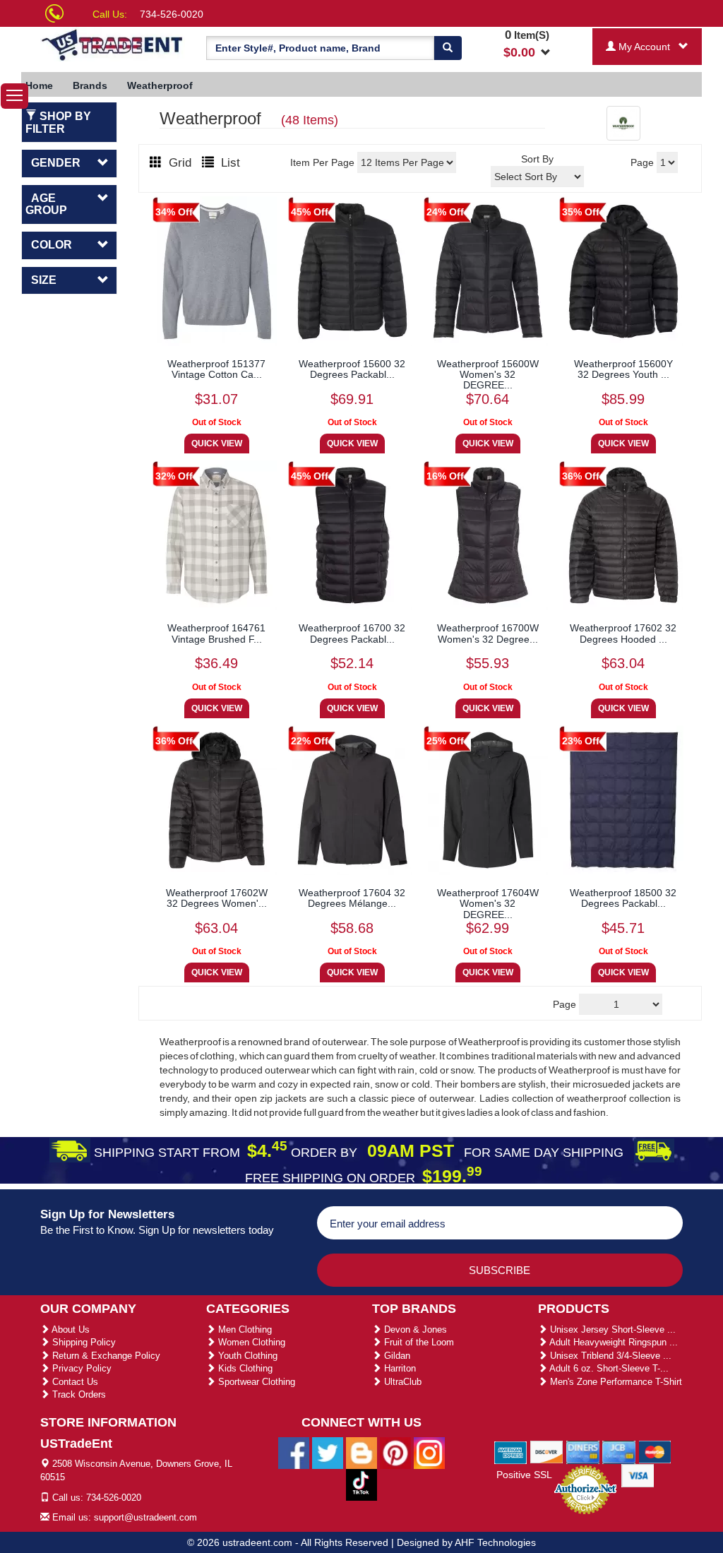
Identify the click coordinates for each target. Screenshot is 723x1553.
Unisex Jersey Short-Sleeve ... (611, 1329)
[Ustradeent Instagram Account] (429, 1452)
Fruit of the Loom (417, 1342)
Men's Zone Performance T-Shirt (614, 1381)
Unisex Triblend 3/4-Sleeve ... (609, 1355)
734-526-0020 (171, 14)
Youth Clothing (246, 1355)
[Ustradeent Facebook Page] (293, 1452)
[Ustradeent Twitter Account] (327, 1452)
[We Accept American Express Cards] (510, 1451)
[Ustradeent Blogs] (361, 1452)
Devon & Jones (414, 1329)
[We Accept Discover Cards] (546, 1451)
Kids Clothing (244, 1368)
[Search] (448, 48)
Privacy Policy (80, 1368)
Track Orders (77, 1394)
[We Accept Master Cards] (654, 1451)
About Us (69, 1329)
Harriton (398, 1368)
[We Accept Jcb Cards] (618, 1451)
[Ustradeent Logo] (112, 44)
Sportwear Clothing (255, 1381)
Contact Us (73, 1381)
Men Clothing (243, 1329)
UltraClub (401, 1381)
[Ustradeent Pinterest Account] (395, 1452)
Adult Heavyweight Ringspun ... (612, 1342)
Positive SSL (524, 1474)
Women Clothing (250, 1342)
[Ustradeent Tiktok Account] (361, 1483)
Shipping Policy (82, 1342)
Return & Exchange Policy (104, 1355)
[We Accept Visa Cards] (638, 1474)
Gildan (395, 1355)
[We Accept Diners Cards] (582, 1451)
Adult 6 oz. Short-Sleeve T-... (608, 1368)
